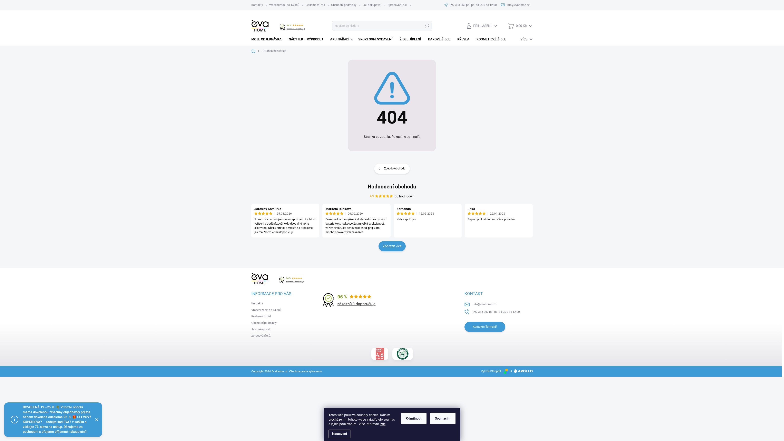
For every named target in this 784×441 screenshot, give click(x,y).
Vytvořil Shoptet (491, 371)
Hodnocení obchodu (392, 187)
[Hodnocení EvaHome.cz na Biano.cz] (379, 354)
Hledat (427, 25)
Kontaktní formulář (485, 326)
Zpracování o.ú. (398, 5)
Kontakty (257, 5)
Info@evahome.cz (484, 304)
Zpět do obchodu (394, 168)
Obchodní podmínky (343, 5)
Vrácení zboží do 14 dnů (284, 5)
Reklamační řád (315, 5)
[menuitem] (268, 39)
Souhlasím (442, 418)
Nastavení (339, 434)
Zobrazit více (392, 246)
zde (382, 424)
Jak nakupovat (372, 5)
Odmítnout (413, 418)
